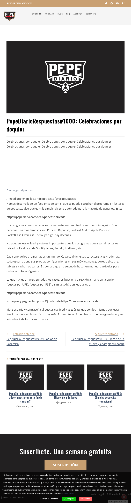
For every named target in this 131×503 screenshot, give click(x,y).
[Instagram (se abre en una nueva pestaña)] (111, 3)
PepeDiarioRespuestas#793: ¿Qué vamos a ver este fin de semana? (25, 397)
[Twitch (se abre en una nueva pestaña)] (122, 3)
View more (69, 493)
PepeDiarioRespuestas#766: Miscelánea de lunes (65, 395)
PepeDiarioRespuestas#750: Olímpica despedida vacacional (105, 397)
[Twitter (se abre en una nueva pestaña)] (106, 3)
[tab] (65, 198)
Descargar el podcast (20, 190)
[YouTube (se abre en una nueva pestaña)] (117, 3)
